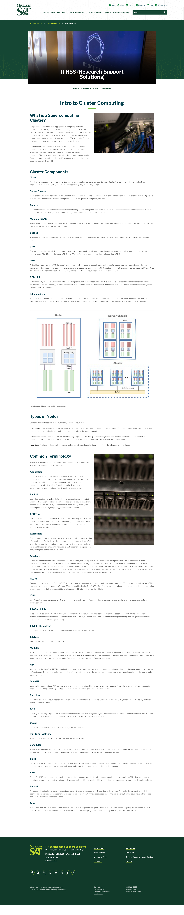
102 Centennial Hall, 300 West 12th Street (62, 854)
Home (76, 88)
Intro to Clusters (70, 24)
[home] (24, 9)
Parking (129, 861)
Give (113, 5)
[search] (165, 12)
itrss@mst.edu (51, 861)
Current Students (95, 12)
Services (85, 88)
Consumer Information (102, 891)
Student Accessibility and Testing (139, 857)
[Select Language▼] (161, 5)
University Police (100, 857)
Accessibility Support (133, 891)
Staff (95, 88)
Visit (53, 12)
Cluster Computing (53, 24)
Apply (46, 12)
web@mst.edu (131, 889)
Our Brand (98, 861)
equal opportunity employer (53, 887)
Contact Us (106, 88)
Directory (141, 5)
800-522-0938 (131, 887)
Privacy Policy (99, 889)
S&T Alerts (130, 848)
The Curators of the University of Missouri (51, 890)
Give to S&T (130, 853)
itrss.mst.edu (37, 24)
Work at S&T (99, 848)
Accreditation (99, 853)
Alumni (108, 12)
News (122, 5)
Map (151, 5)
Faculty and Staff (121, 12)
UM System (98, 887)
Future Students (77, 12)
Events (131, 5)
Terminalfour (98, 894)
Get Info (60, 12)
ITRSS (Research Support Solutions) (92, 74)
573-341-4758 (51, 857)
